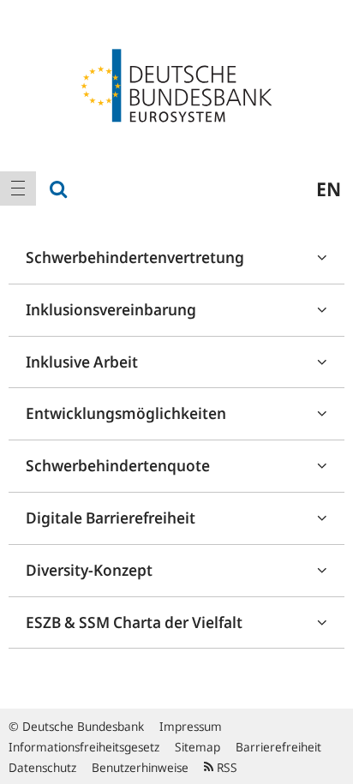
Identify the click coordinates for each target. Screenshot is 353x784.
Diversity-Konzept (89, 570)
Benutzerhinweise (140, 767)
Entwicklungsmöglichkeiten (126, 413)
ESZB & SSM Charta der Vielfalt (134, 622)
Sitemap (197, 747)
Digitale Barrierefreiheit (110, 517)
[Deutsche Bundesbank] (176, 84)
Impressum (190, 726)
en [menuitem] (328, 188)
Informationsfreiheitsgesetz (84, 747)
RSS (225, 767)
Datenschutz (42, 767)
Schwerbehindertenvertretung (135, 257)
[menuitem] (18, 188)
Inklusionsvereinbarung (111, 309)
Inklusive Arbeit (82, 361)
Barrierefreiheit (278, 747)
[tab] (176, 258)
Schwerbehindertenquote (118, 465)
